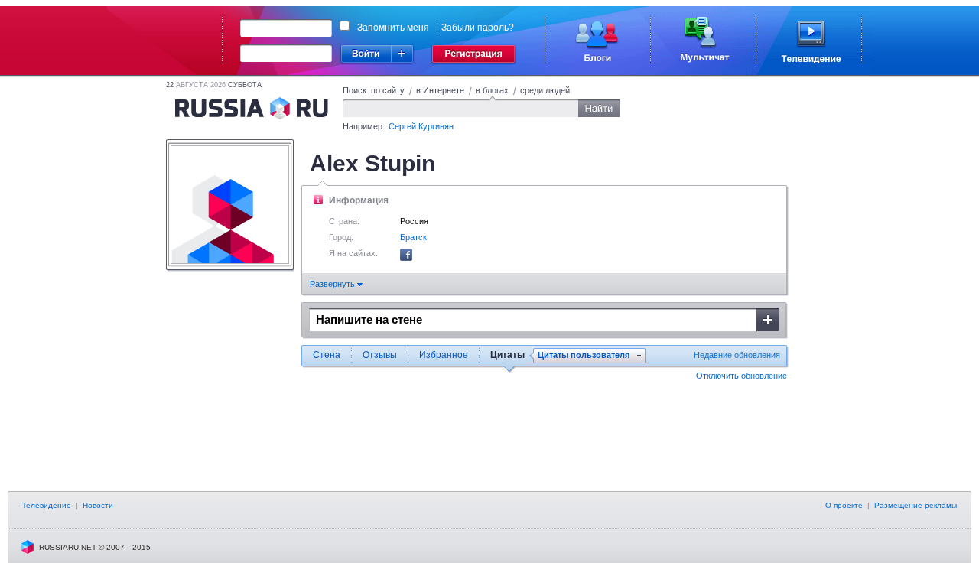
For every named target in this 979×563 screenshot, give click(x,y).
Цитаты (507, 355)
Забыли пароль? (477, 27)
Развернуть (333, 283)
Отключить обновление (741, 375)
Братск (413, 237)
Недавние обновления (737, 355)
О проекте (844, 505)
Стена (326, 355)
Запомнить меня (393, 27)
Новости (98, 505)
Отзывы (380, 355)
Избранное (443, 355)
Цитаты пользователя (583, 355)
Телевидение (46, 505)
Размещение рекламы (915, 505)
